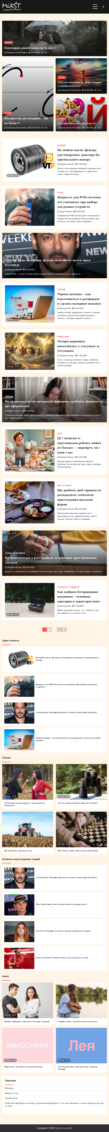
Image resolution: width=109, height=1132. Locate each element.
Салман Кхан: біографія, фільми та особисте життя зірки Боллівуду (66, 712)
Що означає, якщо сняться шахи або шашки (78, 851)
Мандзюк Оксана (66, 164)
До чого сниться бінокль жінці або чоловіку (78, 803)
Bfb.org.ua (9, 1088)
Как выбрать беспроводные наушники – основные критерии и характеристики (78, 596)
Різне (8, 113)
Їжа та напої (64, 486)
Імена (8, 43)
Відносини (63, 337)
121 (59, 629)
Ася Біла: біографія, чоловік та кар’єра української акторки (63, 931)
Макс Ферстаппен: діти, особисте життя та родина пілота (61, 904)
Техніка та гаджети (68, 587)
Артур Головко (65, 212)
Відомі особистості (16, 256)
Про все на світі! (63, 1128)
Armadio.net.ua (11, 1098)
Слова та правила (15, 553)
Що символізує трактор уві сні (18, 851)
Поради (61, 145)
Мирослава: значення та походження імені (23, 1067)
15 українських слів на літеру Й (76, 123)
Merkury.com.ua (11, 1093)
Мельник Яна (65, 308)
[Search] (103, 7)
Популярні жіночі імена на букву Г (30, 48)
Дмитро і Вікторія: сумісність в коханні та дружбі (27, 1021)
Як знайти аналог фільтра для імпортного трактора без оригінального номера (78, 154)
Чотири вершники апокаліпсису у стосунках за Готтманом (78, 346)
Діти (59, 434)
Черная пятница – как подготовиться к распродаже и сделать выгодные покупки (79, 298)
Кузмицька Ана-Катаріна (16, 53)
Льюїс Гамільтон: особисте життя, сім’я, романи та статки (62, 958)
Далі (64, 629)
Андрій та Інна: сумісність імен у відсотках (77, 1021)
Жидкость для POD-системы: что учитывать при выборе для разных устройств (79, 201)
